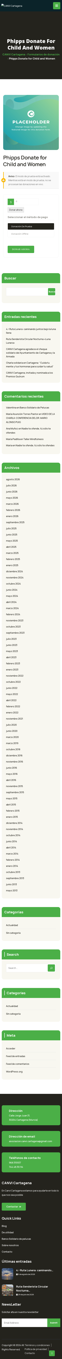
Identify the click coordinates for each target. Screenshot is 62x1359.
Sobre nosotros (10, 1245)
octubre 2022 (13, 681)
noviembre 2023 (14, 620)
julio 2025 (11, 528)
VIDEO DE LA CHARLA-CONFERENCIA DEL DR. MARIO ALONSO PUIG (30, 418)
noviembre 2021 (14, 718)
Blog (4, 1226)
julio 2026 (11, 485)
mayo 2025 (12, 540)
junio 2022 (11, 688)
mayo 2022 (12, 694)
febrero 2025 (13, 559)
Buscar (10, 278)
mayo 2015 (11, 798)
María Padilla (13, 439)
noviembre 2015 (14, 786)
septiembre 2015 (15, 792)
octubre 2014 (13, 835)
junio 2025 (11, 534)
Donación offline (19, 233)
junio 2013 (11, 884)
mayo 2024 (12, 596)
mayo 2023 (12, 651)
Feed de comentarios (17, 1063)
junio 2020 (11, 731)
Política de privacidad (36, 1349)
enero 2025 (12, 565)
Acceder (10, 1048)
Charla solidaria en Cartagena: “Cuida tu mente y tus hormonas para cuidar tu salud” (29, 364)
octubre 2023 (13, 626)
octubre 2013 (13, 872)
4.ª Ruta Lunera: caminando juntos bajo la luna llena (31, 331)
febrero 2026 (13, 510)
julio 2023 (11, 638)
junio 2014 (11, 841)
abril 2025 (11, 546)
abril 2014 (11, 847)
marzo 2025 (12, 553)
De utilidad (8, 1232)
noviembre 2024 (15, 577)
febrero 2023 (13, 663)
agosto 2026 (13, 479)
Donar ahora (15, 209)
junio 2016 (11, 767)
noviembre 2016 (14, 761)
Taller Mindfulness (33, 439)
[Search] (51, 968)
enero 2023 (12, 669)
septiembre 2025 (15, 522)
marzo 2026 (12, 503)
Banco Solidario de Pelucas (34, 407)
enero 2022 (12, 712)
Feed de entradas (15, 1056)
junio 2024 (11, 589)
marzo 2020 (12, 737)
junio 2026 (11, 491)
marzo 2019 (12, 743)
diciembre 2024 (14, 571)
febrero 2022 (13, 706)
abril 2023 (11, 657)
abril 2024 (11, 602)
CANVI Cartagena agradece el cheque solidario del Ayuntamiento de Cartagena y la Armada (30, 352)
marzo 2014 (12, 853)
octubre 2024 (13, 583)
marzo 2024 (12, 608)
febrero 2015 (13, 810)
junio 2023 (11, 645)
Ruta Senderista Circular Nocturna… (32, 1288)
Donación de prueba (21, 226)
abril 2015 (11, 804)
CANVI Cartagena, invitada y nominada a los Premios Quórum (29, 374)
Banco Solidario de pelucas (16, 1238)
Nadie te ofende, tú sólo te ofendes (35, 445)
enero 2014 (12, 866)
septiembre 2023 (15, 632)
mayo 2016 (12, 773)
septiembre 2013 (15, 878)
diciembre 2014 (14, 823)
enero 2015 (12, 816)
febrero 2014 (13, 859)
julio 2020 (11, 724)
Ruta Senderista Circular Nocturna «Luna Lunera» (28, 341)
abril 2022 (11, 700)
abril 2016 (11, 780)
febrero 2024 (13, 614)
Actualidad (12, 925)
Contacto (7, 1251)
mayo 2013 (11, 890)
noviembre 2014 (14, 829)
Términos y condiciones (37, 1345)
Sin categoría (13, 932)
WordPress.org (14, 1071)
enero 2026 (12, 516)
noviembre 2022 (14, 675)
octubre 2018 (13, 749)
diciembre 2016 (14, 755)
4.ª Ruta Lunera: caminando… (34, 1270)
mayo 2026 (12, 497)
